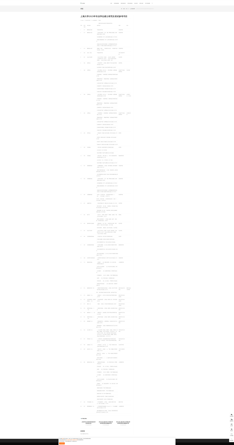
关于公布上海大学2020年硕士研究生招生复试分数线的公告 (123, 422)
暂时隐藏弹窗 (62, 443)
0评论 (100, 20)
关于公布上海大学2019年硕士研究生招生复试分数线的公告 (106, 422)
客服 (62, 438)
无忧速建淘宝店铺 (74, 439)
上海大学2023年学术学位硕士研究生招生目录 (88, 422)
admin (82, 20)
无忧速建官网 (68, 439)
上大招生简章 (94, 20)
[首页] (121, 8)
